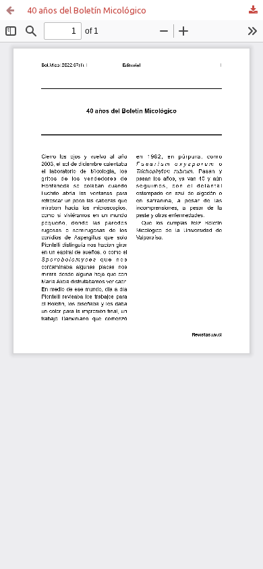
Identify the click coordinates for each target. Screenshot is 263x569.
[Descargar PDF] (253, 10)
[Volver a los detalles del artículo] (10, 10)
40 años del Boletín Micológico (86, 10)
